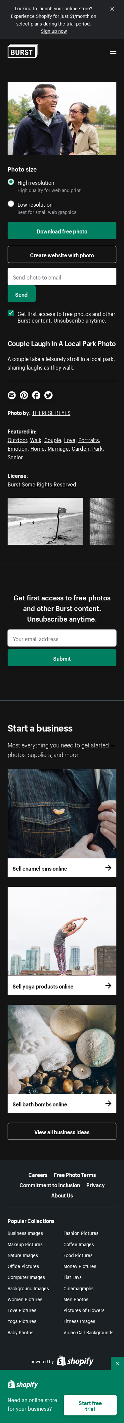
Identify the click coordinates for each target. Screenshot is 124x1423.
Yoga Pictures (22, 1320)
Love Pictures (22, 1309)
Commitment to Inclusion (50, 1184)
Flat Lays (72, 1276)
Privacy (95, 1184)
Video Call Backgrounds (88, 1332)
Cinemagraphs (78, 1288)
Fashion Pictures (81, 1232)
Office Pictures (23, 1265)
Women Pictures (25, 1298)
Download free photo (62, 230)
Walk (35, 439)
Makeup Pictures (25, 1243)
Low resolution (35, 204)
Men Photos (75, 1298)
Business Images (25, 1232)
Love (69, 439)
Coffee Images (78, 1243)
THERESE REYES (51, 412)
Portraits (88, 439)
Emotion (17, 447)
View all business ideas (62, 1131)
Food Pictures (78, 1254)
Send (21, 293)
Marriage (58, 447)
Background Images (28, 1288)
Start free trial (90, 1405)
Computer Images (26, 1276)
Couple (52, 439)
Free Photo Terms (75, 1174)
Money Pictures (79, 1265)
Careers (38, 1174)
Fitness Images (79, 1320)
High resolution (36, 182)
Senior (15, 456)
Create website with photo (62, 254)
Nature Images (23, 1254)
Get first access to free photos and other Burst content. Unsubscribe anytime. (66, 316)
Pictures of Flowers (83, 1309)
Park (97, 447)
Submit (62, 657)
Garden (80, 447)
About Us (62, 1194)
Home (37, 447)
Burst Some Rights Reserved (42, 483)
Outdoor (17, 439)
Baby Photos (20, 1332)
